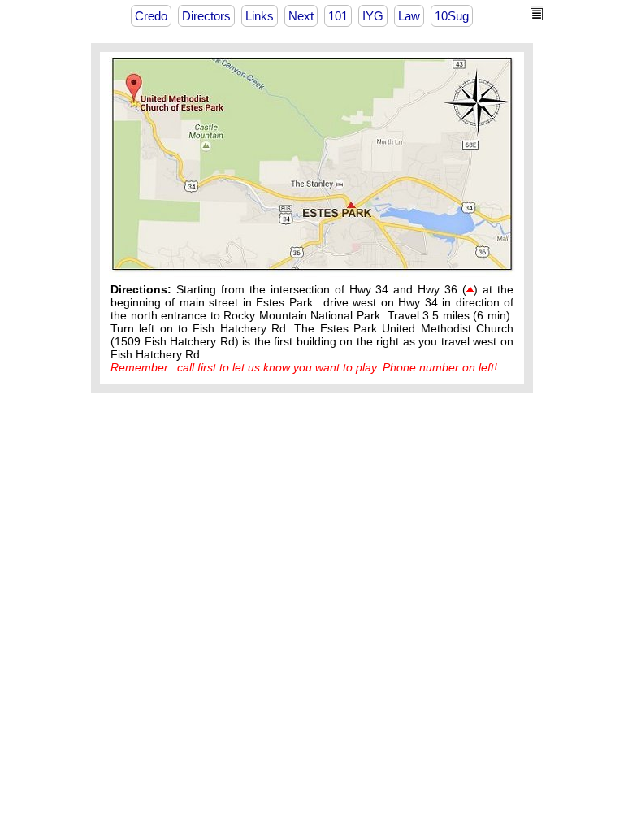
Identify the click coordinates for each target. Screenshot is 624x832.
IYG (373, 16)
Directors (206, 16)
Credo (151, 16)
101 (338, 16)
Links (259, 16)
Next (301, 16)
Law (409, 16)
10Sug (452, 16)
